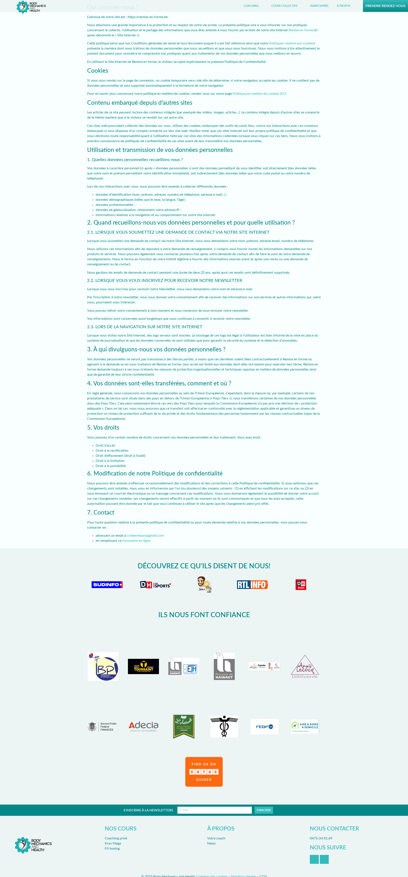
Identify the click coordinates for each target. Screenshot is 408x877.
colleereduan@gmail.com (145, 535)
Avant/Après (319, 6)
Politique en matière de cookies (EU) (259, 93)
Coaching (251, 6)
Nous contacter (334, 829)
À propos (343, 6)
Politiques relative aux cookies (291, 43)
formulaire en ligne (136, 540)
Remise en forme (301, 30)
